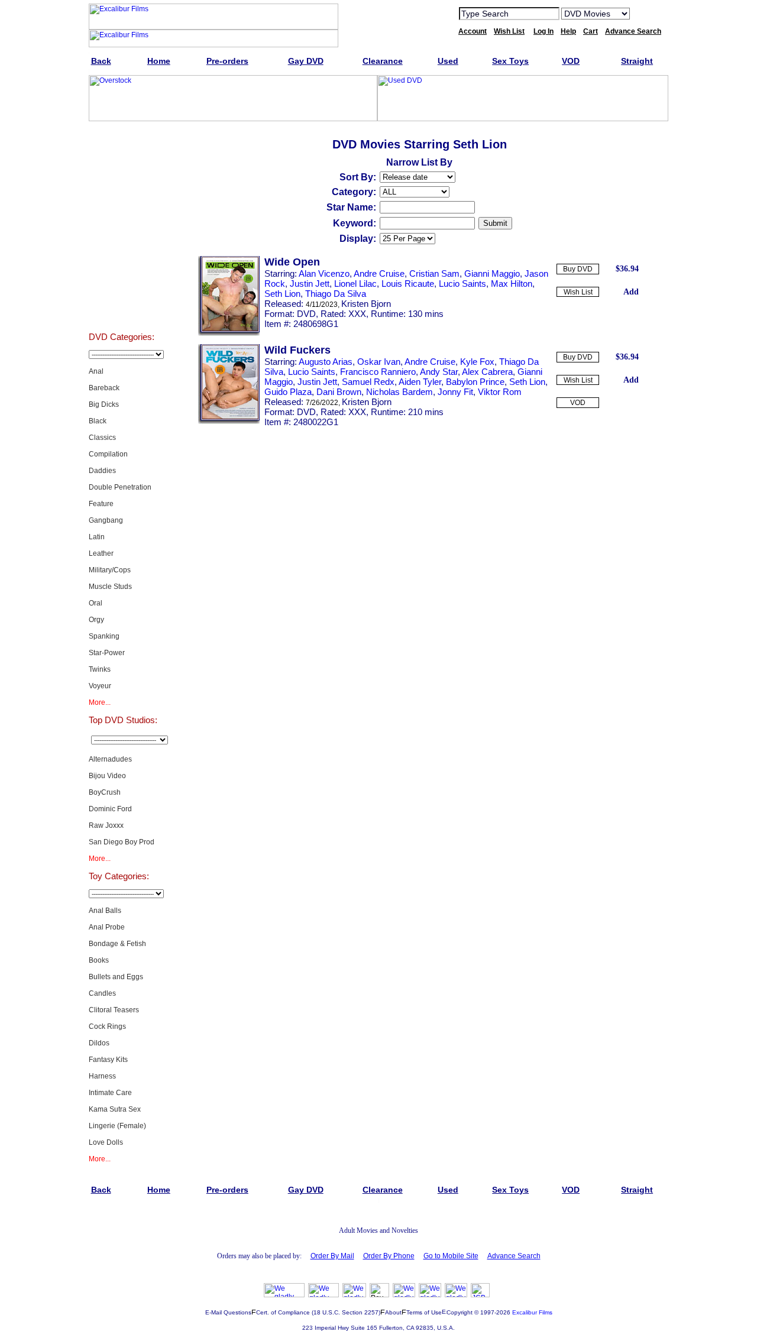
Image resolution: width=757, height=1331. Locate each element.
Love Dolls (106, 1142)
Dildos (99, 1043)
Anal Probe (107, 927)
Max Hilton (511, 283)
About (393, 1312)
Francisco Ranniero (378, 372)
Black (97, 421)
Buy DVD (578, 269)
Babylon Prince (475, 382)
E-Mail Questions (228, 1312)
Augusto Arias (325, 362)
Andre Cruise (379, 273)
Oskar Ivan (378, 362)
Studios (121, 184)
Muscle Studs (110, 586)
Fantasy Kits (108, 1059)
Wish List (578, 292)
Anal (96, 371)
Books (99, 960)
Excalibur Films (532, 1312)
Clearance (121, 243)
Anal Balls (105, 910)
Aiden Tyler (420, 382)
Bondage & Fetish (117, 944)
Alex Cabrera (487, 372)
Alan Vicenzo (324, 273)
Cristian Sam (434, 273)
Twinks (100, 669)
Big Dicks (104, 404)
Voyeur (100, 686)
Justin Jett (309, 283)
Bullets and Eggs (116, 977)
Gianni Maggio (492, 273)
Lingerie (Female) (117, 1126)
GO (646, 13)
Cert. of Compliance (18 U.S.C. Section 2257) (318, 1312)
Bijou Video (107, 776)
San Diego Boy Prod (121, 842)
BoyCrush (105, 792)
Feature (101, 504)
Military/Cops (110, 570)
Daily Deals (121, 214)
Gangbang (106, 520)
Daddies (102, 471)
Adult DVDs (121, 155)
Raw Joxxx (106, 825)
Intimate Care (110, 1093)
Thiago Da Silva (335, 294)
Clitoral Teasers (114, 1010)
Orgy (96, 620)
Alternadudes (110, 759)
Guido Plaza (288, 392)
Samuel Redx (368, 382)
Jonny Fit (455, 392)
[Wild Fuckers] (228, 421)
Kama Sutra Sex (115, 1109)
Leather (101, 553)
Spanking (104, 636)
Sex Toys (121, 303)
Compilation (108, 454)
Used (121, 273)
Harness (102, 1076)
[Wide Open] (228, 333)
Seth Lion (282, 294)
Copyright (460, 1312)
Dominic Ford (110, 809)
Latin (97, 537)
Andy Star (439, 372)
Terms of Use (424, 1312)
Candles (102, 993)
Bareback (104, 388)
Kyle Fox (477, 362)
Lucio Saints (462, 283)
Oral (95, 603)
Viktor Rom (500, 392)
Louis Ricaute (407, 283)
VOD (577, 403)
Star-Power (107, 653)
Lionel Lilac (355, 283)
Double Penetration (120, 487)
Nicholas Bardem (399, 392)
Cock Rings (107, 1026)
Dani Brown (338, 392)
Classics (102, 437)
